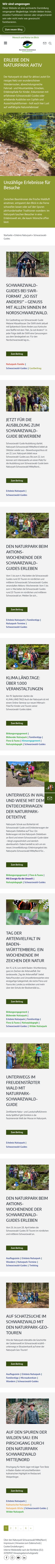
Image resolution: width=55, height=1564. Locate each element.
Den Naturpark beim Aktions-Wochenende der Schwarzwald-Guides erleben (27, 557)
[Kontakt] (49, 798)
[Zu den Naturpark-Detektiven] (50, 787)
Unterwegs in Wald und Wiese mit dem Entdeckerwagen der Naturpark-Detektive (26, 805)
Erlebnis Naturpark (23, 235)
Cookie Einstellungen (13, 1546)
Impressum (9, 1543)
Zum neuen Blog (13, 29)
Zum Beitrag (17, 354)
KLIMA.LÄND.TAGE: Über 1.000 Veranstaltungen (24, 683)
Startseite (8, 235)
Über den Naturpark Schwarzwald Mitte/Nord (25, 1540)
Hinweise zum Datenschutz (27, 1543)
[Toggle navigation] (5, 44)
